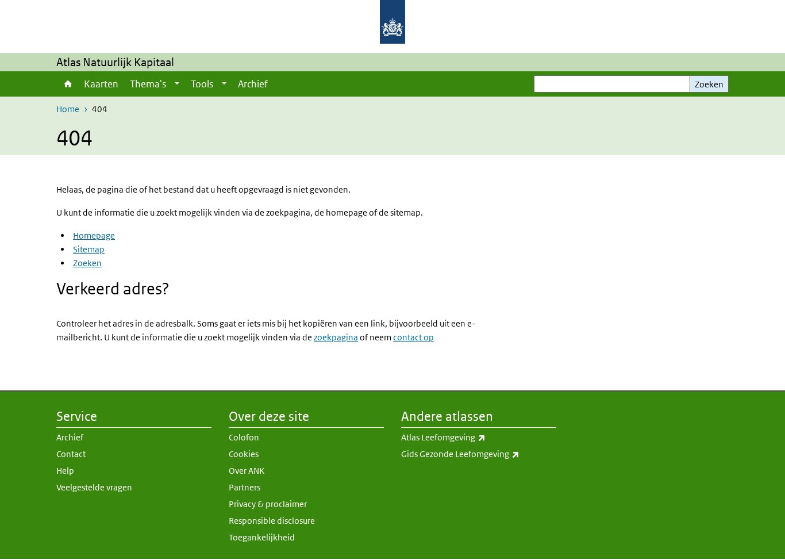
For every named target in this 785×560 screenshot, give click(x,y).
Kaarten (101, 84)
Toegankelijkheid (262, 537)
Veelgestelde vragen (94, 487)
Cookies (244, 453)
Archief (253, 84)
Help (65, 470)
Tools (202, 84)
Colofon (244, 437)
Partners (244, 487)
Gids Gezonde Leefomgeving (478, 453)
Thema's (148, 84)
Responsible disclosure (272, 520)
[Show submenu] (177, 84)
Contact (71, 453)
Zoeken (709, 84)
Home (67, 84)
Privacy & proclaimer (268, 503)
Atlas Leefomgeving (468, 437)
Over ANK (246, 470)
